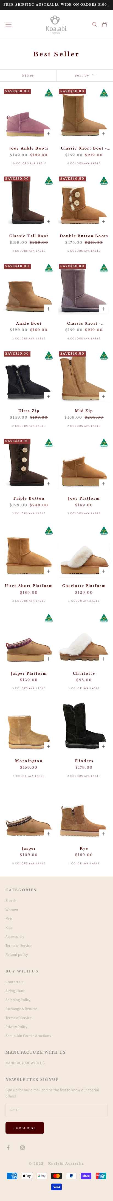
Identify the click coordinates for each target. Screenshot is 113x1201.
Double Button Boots (84, 236)
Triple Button (29, 498)
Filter (28, 75)
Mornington (29, 761)
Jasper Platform (29, 673)
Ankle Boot (29, 323)
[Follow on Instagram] (22, 1147)
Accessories (14, 936)
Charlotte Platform (84, 586)
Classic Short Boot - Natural (84, 148)
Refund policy (16, 954)
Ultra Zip (28, 411)
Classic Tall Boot (29, 236)
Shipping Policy (17, 999)
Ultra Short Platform (29, 586)
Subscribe (24, 1128)
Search (10, 900)
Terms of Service (18, 945)
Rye (84, 848)
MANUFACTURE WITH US (24, 1062)
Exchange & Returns (21, 1008)
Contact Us (14, 981)
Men (8, 918)
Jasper (29, 848)
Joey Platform (84, 498)
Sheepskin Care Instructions (28, 1035)
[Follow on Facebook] (8, 1147)
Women (11, 909)
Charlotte (84, 673)
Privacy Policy (16, 1026)
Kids (8, 927)
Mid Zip (84, 411)
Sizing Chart (15, 990)
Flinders (84, 761)
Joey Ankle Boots (29, 148)
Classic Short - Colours (84, 323)
